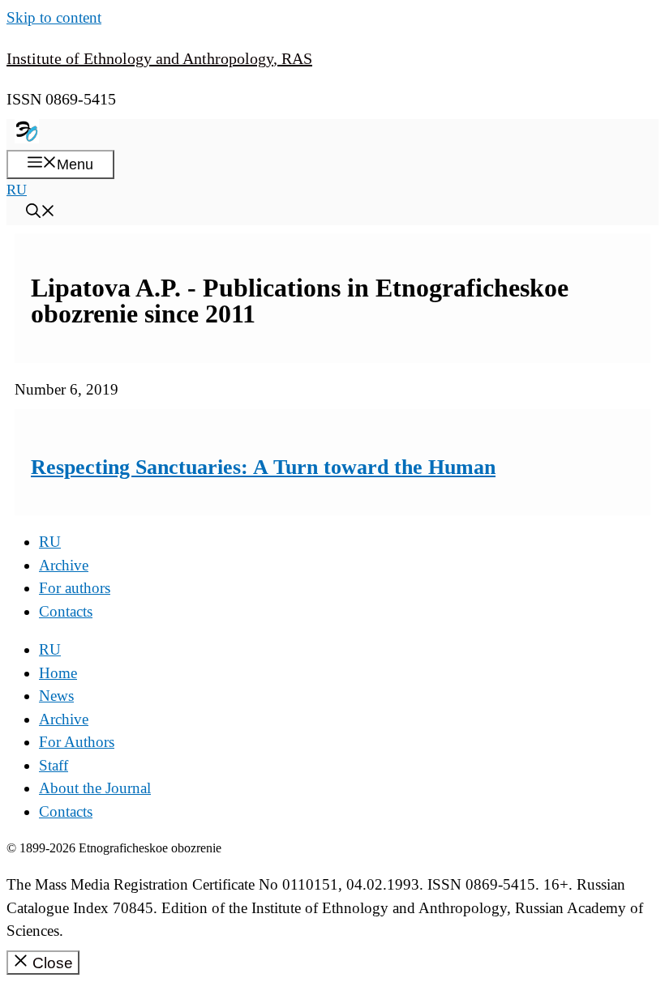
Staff (53, 765)
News (56, 695)
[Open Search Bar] (40, 213)
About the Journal (95, 787)
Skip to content (53, 17)
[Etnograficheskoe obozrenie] (27, 138)
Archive (63, 565)
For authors (74, 587)
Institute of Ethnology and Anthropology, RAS (159, 58)
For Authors (76, 741)
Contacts (65, 611)
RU (16, 189)
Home (58, 672)
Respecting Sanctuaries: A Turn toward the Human (263, 467)
